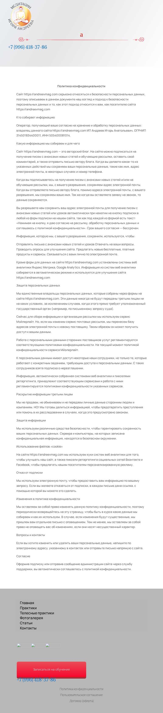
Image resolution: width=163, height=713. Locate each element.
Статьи (26, 622)
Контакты (28, 628)
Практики (28, 607)
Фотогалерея (31, 617)
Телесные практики (37, 613)
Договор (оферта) (82, 701)
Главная (27, 602)
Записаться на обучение (51, 669)
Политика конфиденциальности (81, 689)
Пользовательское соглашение (81, 695)
